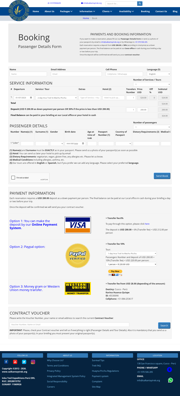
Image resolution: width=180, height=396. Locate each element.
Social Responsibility (57, 381)
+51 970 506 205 (141, 42)
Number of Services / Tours (147, 79)
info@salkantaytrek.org (92, 3)
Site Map (96, 386)
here (147, 223)
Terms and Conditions (58, 365)
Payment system (100, 376)
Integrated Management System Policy (66, 376)
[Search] (139, 3)
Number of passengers (145, 122)
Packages (65, 11)
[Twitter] (24, 362)
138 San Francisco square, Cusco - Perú (156, 363)
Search (164, 325)
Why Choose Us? (55, 360)
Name (13, 69)
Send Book (162, 175)
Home (36, 11)
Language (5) (153, 69)
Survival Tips (98, 360)
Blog (175, 11)
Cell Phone (111, 69)
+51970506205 (55, 3)
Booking (145, 11)
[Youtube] (15, 362)
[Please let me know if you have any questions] (171, 386)
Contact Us (161, 11)
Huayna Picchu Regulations (105, 370)
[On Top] (169, 370)
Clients (106, 11)
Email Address (58, 69)
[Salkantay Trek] (18, 10)
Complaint (97, 381)
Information (86, 11)
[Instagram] (33, 362)
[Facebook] (6, 362)
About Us (49, 11)
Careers (51, 386)
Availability (125, 11)
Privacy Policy (53, 370)
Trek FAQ (96, 365)
